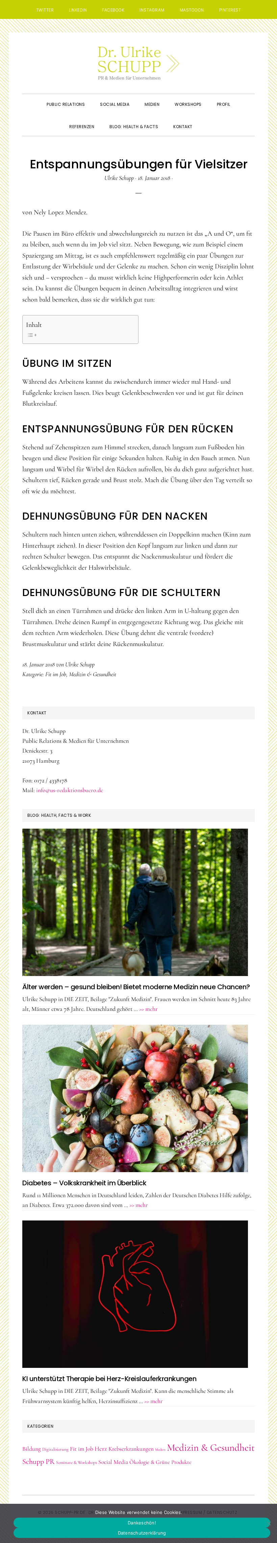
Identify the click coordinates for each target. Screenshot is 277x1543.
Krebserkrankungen (131, 1448)
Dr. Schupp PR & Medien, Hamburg (138, 63)
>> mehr (148, 1009)
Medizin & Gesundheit (92, 674)
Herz (101, 1448)
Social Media (113, 1462)
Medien (160, 1449)
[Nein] (268, 1523)
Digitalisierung (55, 1449)
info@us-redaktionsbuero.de (69, 790)
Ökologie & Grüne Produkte (160, 1462)
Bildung (31, 1448)
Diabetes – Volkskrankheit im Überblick (84, 1183)
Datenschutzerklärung (142, 1533)
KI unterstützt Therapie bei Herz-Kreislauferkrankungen (109, 1378)
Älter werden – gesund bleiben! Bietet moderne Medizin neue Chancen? (136, 987)
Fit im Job (55, 674)
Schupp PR (38, 1461)
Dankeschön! (142, 1522)
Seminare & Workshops (76, 1462)
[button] (208, 120)
